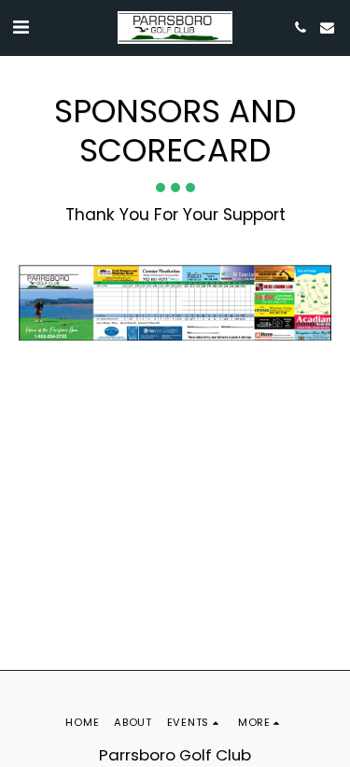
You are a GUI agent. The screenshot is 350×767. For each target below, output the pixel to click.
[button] (20, 27)
